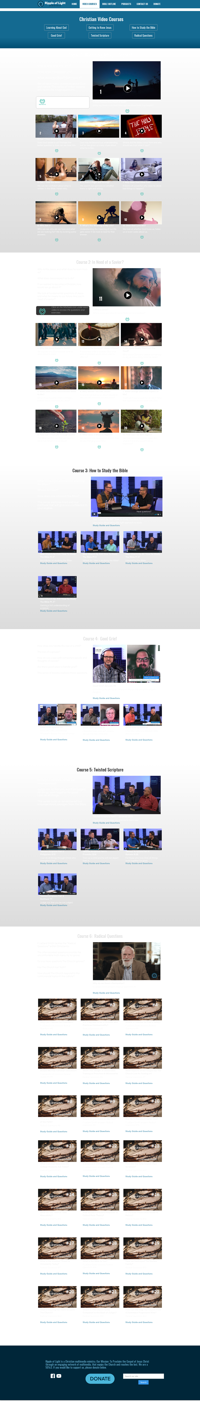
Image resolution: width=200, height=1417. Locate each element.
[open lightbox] (127, 81)
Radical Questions (143, 35)
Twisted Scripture (100, 35)
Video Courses (89, 4)
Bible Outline (109, 4)
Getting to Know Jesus (100, 27)
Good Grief (56, 35)
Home (74, 4)
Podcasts (126, 4)
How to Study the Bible (143, 27)
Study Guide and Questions (106, 526)
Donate (157, 4)
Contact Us (142, 4)
